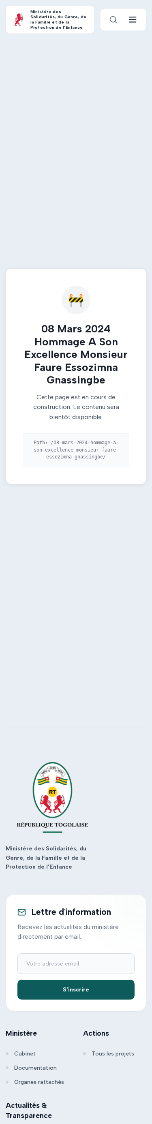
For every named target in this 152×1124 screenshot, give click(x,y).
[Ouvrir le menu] (133, 20)
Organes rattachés (39, 1082)
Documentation (35, 1067)
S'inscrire (76, 989)
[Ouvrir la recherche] (113, 20)
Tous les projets (113, 1053)
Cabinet (25, 1053)
